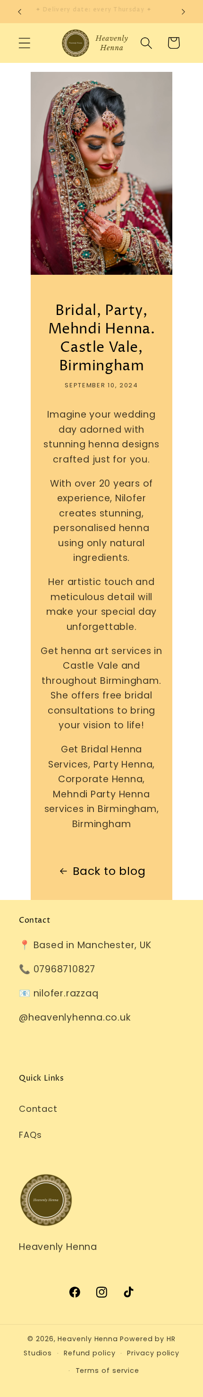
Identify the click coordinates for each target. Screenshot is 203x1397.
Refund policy (90, 1353)
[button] (24, 42)
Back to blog (109, 871)
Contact (38, 1109)
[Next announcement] (183, 11)
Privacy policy (153, 1353)
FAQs (30, 1135)
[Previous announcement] (19, 11)
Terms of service (108, 1370)
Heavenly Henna (88, 1339)
